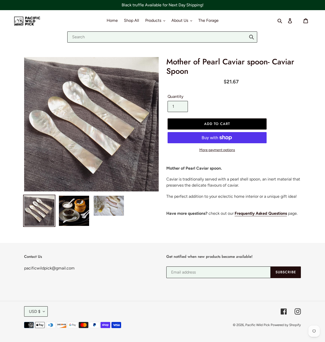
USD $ (34, 311)
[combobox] (162, 37)
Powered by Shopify (286, 325)
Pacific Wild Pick (257, 325)
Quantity (175, 96)
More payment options (217, 150)
